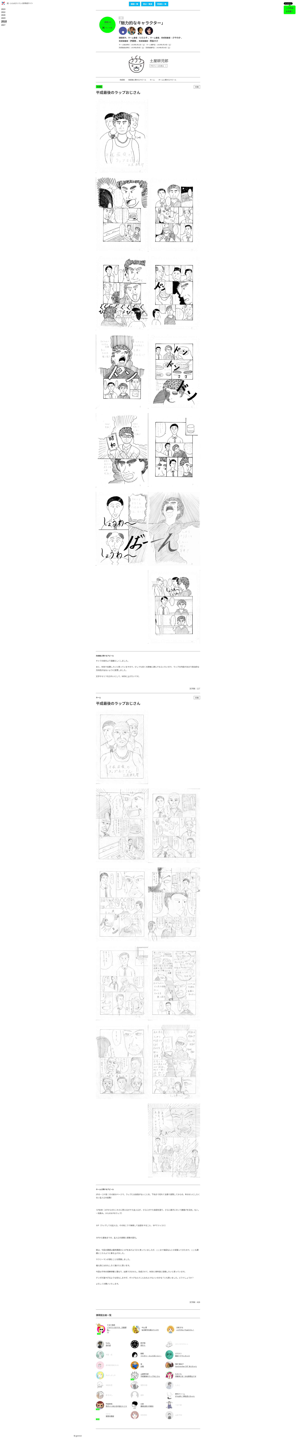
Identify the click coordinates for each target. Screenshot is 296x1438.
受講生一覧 (161, 4)
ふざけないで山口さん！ (185, 1330)
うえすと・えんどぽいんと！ (151, 1356)
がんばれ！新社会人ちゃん (185, 1396)
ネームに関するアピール (167, 79)
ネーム (152, 79)
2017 (3, 25)
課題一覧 (134, 4)
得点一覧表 (147, 4)
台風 (142, 1366)
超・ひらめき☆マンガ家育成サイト (20, 3)
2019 (3, 18)
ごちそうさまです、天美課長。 (116, 1328)
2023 (3, 9)
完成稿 (122, 79)
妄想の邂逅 (110, 1416)
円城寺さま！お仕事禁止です (185, 1376)
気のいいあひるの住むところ (116, 1406)
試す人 (142, 1345)
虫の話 (108, 1345)
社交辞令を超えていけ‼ (150, 1330)
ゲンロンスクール (3, 3)
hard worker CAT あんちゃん (186, 1366)
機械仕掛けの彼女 (146, 1406)
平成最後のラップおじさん (150, 1376)
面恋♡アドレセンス (182, 1356)
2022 (3, 12)
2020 (3, 15)
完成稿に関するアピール (137, 79)
